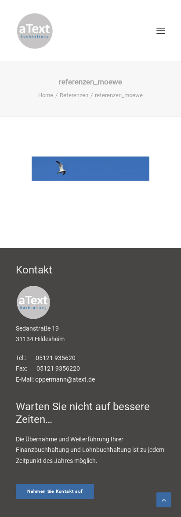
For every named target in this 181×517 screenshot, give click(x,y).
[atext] (35, 30)
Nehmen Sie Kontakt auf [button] (55, 491)
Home (45, 95)
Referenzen (74, 95)
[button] (161, 30)
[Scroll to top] (163, 499)
